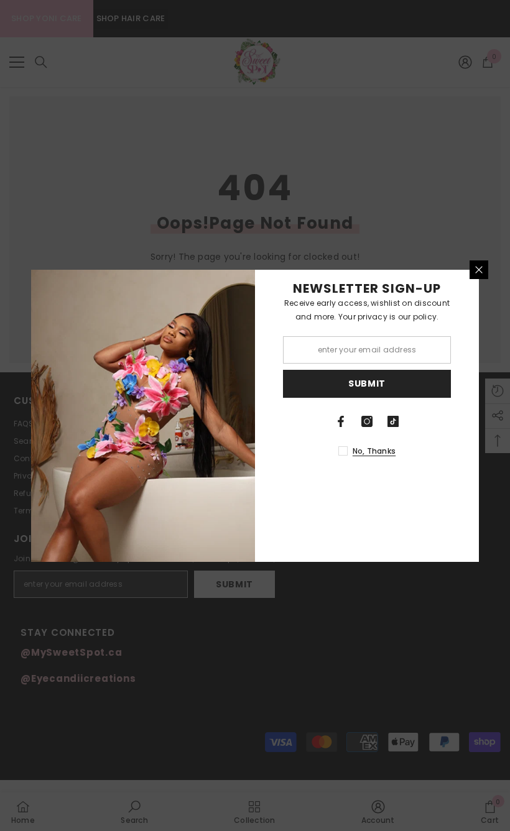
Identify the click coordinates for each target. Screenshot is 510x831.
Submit (367, 383)
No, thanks (374, 451)
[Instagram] (367, 421)
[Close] (479, 269)
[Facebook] (341, 421)
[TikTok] (393, 421)
